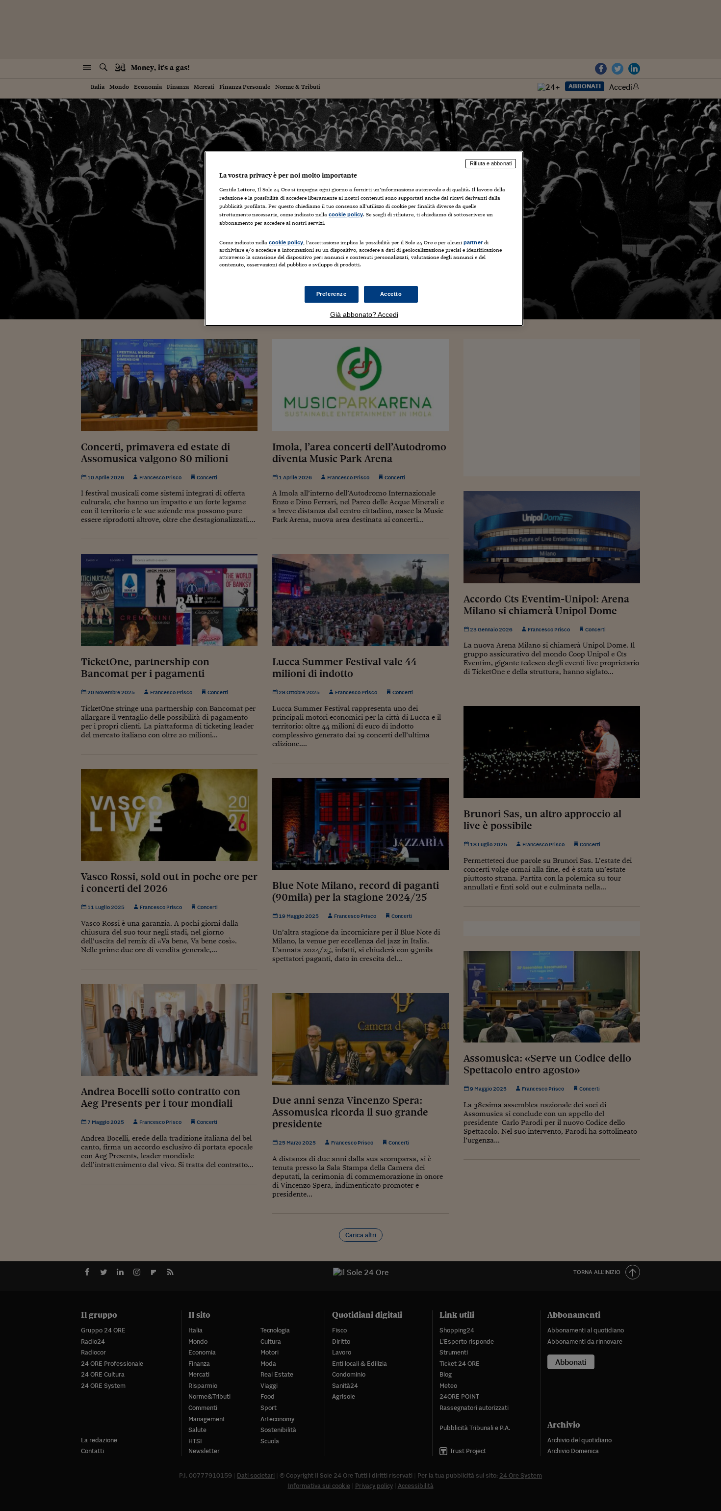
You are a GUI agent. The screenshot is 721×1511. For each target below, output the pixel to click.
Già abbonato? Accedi (364, 314)
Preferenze (331, 294)
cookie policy (346, 214)
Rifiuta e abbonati (491, 163)
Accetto (391, 294)
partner (473, 242)
